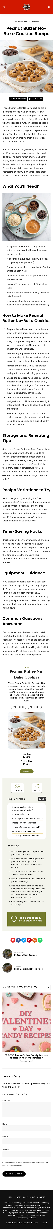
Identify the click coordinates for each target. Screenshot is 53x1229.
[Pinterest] (29, 940)
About (32, 1197)
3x (43, 799)
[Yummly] (34, 940)
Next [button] (48, 987)
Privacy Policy (21, 1197)
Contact (41, 1197)
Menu (48, 7)
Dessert (36, 22)
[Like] (12, 940)
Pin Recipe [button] (35, 707)
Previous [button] (43, 987)
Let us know (25, 921)
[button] (42, 807)
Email (5, 1137)
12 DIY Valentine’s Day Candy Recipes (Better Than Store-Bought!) (26, 1056)
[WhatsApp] (40, 940)
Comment (6, 1100)
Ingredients (17, 790)
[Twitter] (23, 940)
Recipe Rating (8, 1094)
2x (41, 799)
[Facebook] (18, 940)
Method (37, 790)
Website (5, 1150)
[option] (26, 1027)
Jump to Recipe (19, 99)
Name (5, 1124)
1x (39, 799)
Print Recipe (36, 99)
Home (10, 1197)
